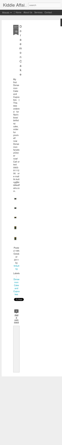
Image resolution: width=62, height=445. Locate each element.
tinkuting (16, 267)
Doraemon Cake (20, 50)
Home (18, 12)
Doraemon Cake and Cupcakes (16, 287)
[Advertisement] (36, 71)
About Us (27, 12)
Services (38, 12)
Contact (48, 12)
